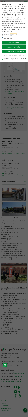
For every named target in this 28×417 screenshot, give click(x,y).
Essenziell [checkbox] (6, 34)
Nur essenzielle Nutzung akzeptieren (14, 51)
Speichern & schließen (14, 47)
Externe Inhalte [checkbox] (8, 38)
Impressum (14, 59)
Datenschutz (22, 59)
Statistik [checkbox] (14, 34)
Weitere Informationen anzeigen (13, 55)
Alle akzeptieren (14, 42)
